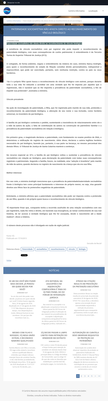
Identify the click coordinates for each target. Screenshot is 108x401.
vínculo (72, 249)
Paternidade (27, 249)
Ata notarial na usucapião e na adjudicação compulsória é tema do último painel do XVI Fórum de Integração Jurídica (54, 289)
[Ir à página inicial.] (7, 12)
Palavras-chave (13, 249)
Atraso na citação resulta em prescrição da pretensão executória (86, 284)
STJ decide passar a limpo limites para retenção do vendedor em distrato (54, 335)
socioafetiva (42, 249)
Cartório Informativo (76, 11)
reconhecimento (58, 249)
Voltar (9, 260)
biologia (82, 249)
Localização (93, 11)
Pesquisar (4, 2)
